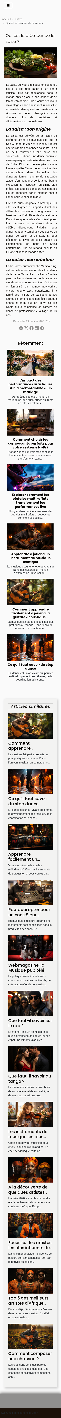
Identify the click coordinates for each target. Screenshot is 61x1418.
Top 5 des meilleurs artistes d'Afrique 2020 (28, 1303)
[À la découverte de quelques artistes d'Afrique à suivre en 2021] (30, 1169)
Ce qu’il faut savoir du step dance (30, 666)
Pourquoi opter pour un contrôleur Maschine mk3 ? (29, 915)
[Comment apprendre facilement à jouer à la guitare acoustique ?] (30, 592)
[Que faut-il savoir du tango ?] (30, 1058)
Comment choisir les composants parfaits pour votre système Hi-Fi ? (30, 443)
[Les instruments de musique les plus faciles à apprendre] (30, 1114)
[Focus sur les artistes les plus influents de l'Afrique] (30, 1225)
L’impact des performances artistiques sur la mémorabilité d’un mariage (30, 386)
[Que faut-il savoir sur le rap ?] (30, 1003)
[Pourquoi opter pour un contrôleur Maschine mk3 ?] (30, 892)
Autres (18, 19)
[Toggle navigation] (8, 5)
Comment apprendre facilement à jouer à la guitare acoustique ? (30, 613)
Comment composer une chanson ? (30, 1356)
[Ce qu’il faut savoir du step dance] (30, 647)
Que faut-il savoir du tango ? (29, 1078)
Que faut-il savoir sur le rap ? (30, 1023)
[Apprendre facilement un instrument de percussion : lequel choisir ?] (30, 836)
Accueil (6, 19)
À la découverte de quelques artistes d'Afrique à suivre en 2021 (29, 1194)
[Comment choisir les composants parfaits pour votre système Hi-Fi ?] (30, 422)
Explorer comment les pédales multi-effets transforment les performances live (30, 501)
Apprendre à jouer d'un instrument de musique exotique (31, 558)
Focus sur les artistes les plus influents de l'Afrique (30, 1248)
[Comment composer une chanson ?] (30, 1336)
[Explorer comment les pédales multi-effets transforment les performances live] (30, 477)
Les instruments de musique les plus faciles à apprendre (28, 1137)
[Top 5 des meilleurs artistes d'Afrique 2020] (30, 1280)
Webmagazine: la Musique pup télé (26, 967)
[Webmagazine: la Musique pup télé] (30, 947)
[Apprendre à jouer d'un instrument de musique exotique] (30, 536)
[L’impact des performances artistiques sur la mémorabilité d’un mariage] (30, 363)
